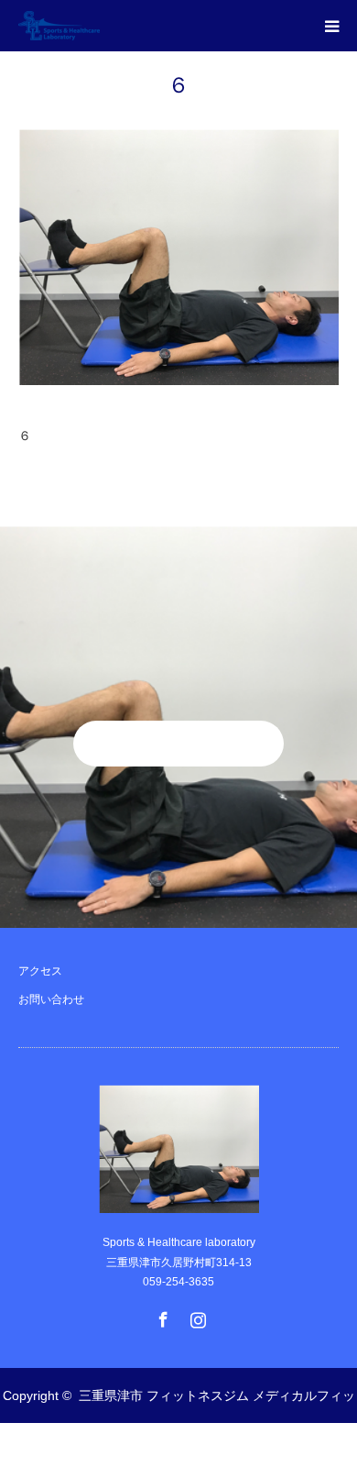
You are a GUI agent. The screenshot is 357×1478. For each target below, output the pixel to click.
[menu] (331, 25)
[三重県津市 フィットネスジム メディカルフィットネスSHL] (99, 25)
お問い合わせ (51, 999)
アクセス (40, 971)
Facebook (161, 1315)
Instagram (196, 1315)
